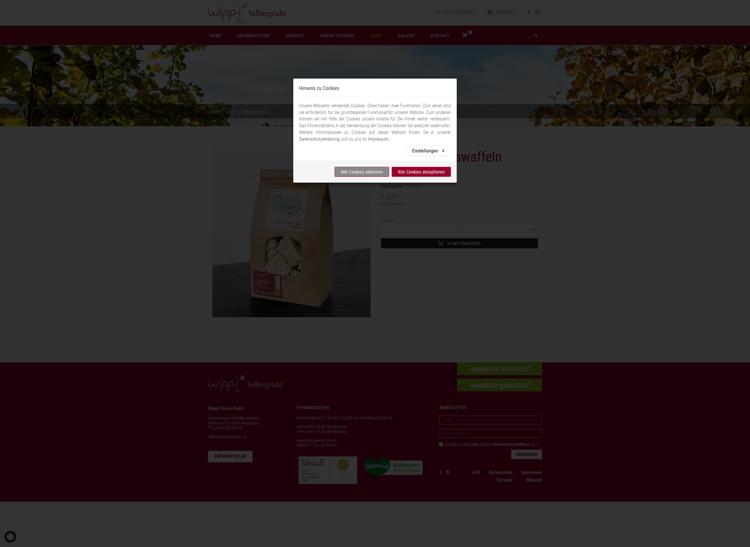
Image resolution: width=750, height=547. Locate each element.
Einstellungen (425, 150)
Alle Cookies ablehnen (362, 171)
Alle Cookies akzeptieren (421, 171)
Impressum (378, 139)
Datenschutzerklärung (319, 139)
